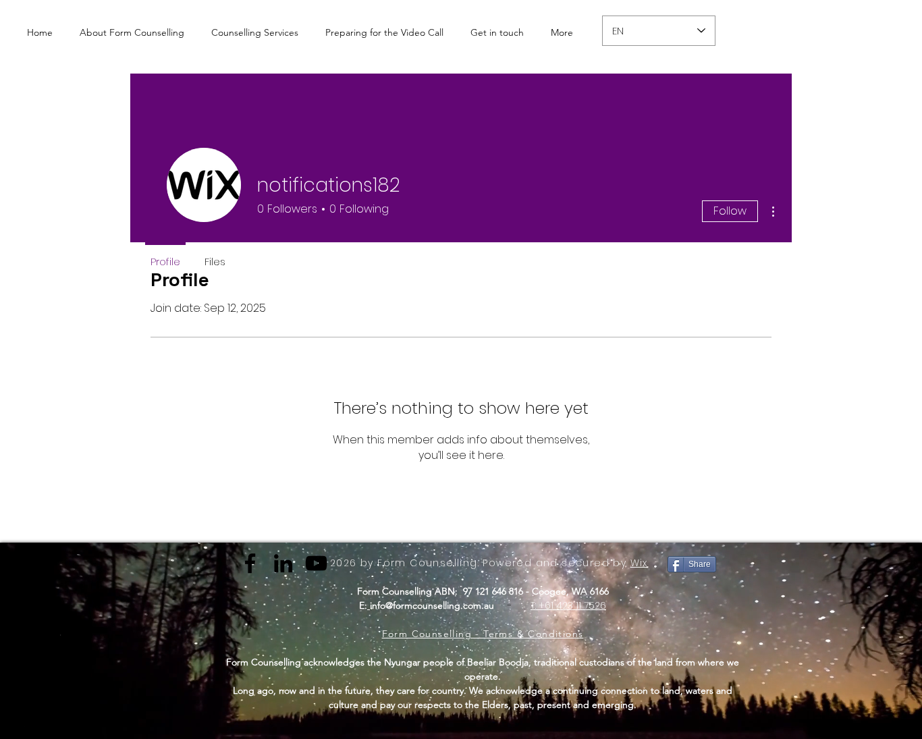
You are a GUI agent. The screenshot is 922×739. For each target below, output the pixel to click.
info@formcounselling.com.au (432, 605)
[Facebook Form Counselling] (250, 563)
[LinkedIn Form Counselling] (283, 563)
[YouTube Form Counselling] (316, 563)
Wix (639, 563)
